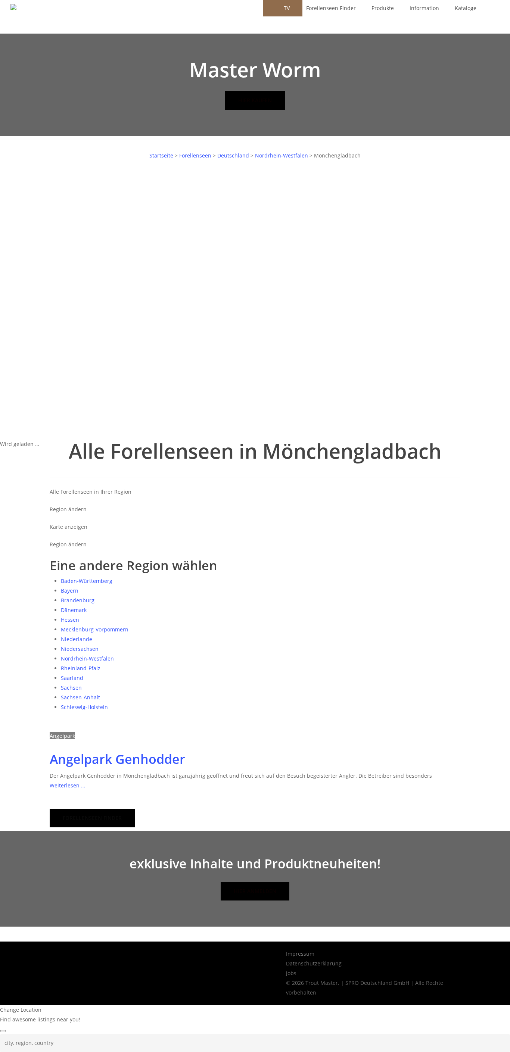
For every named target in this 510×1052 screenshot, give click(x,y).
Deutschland (233, 155)
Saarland (72, 677)
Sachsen (71, 687)
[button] (92, 818)
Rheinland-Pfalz (80, 668)
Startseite (161, 155)
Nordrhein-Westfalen (281, 155)
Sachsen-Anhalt (80, 697)
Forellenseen (195, 155)
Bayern (69, 590)
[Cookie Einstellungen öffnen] (16, 1042)
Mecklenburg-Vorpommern (94, 629)
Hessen (70, 619)
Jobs (291, 973)
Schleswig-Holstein (84, 707)
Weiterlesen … (67, 785)
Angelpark (62, 735)
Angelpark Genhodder (117, 759)
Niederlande (76, 639)
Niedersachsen (80, 648)
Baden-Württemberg (86, 580)
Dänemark (74, 610)
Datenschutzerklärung (314, 963)
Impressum (300, 953)
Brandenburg (77, 600)
